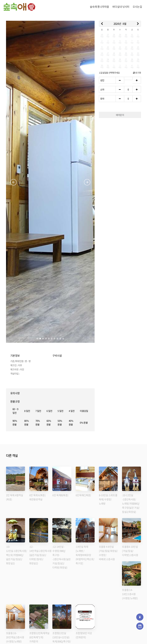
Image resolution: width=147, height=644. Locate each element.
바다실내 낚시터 (120, 7)
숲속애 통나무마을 (99, 7)
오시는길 (137, 7)
